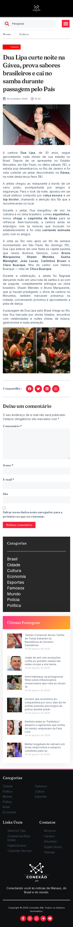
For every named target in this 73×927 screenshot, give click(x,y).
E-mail (8, 479)
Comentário (12, 426)
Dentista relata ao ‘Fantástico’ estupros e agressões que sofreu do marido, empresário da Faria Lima (45, 726)
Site (5, 494)
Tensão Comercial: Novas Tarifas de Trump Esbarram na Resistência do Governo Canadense (44, 640)
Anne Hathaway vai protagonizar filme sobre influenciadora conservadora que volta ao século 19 (45, 681)
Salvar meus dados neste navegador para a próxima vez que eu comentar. (32, 514)
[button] (66, 24)
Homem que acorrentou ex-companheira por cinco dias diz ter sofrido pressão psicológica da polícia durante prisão (45, 704)
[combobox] (29, 23)
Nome (8, 465)
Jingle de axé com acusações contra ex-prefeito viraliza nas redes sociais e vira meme (43, 661)
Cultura (24, 34)
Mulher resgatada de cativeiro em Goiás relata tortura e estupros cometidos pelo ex (45, 748)
